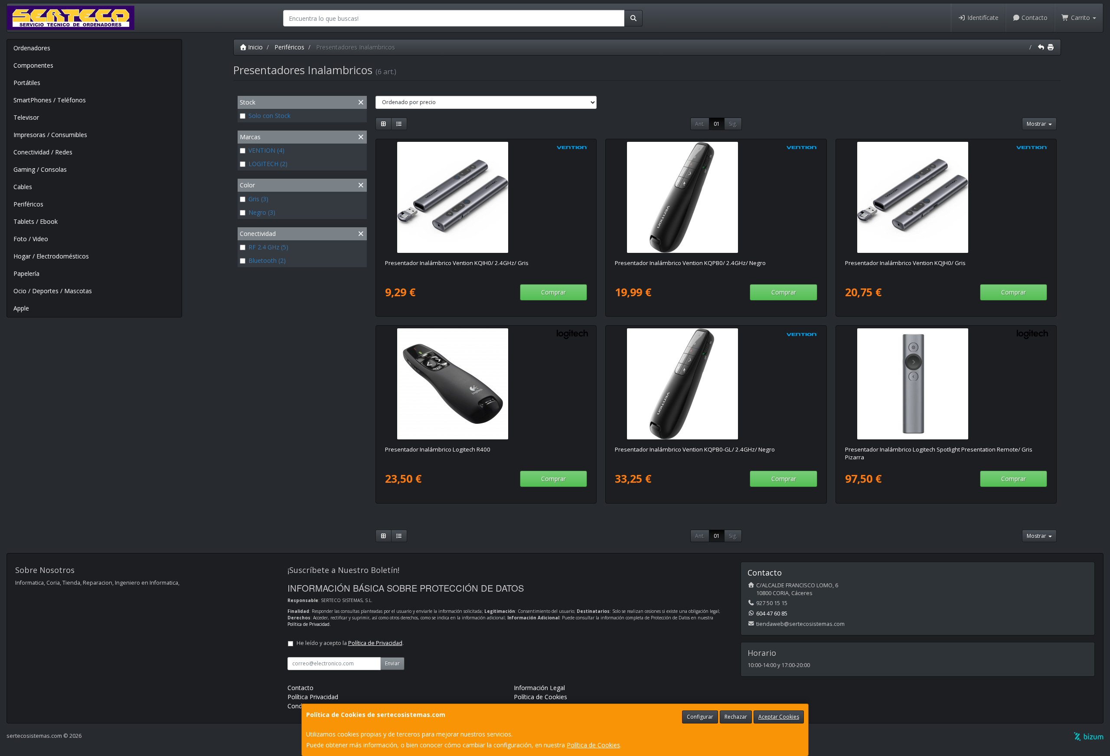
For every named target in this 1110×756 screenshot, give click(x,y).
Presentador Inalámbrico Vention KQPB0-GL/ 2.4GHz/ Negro (695, 449)
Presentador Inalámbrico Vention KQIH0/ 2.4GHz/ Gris (457, 263)
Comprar (553, 292)
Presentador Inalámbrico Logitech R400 (437, 449)
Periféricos (28, 204)
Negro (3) (261, 212)
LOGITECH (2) (267, 164)
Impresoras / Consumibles (50, 135)
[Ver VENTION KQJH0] (946, 197)
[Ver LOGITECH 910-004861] (946, 383)
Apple (21, 308)
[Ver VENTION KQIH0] (486, 197)
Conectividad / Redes (42, 152)
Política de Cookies (593, 745)
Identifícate (982, 17)
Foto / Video (30, 239)
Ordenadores (31, 48)
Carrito (1080, 17)
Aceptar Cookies (778, 716)
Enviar (392, 663)
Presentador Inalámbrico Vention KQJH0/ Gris (905, 263)
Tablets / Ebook (35, 221)
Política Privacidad (312, 697)
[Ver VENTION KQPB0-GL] (716, 383)
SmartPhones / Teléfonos (49, 100)
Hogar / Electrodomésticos (51, 256)
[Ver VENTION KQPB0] (716, 197)
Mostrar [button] (1037, 124)
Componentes (33, 65)
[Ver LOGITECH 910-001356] (486, 383)
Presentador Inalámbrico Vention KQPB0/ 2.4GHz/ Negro (690, 263)
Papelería (26, 273)
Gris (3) (258, 199)
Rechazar (736, 716)
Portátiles (26, 83)
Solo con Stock (269, 115)
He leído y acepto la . (350, 643)
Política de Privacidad (308, 624)
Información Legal (539, 688)
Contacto (1034, 17)
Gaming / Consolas (40, 169)
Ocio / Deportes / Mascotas (52, 291)
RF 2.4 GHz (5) (268, 247)
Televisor (26, 117)
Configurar (700, 716)
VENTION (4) (266, 150)
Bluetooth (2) (267, 260)
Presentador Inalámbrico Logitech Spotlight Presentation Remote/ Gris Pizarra (938, 453)
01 (717, 124)
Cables (22, 187)
